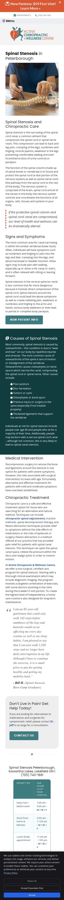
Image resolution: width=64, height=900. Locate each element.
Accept (32, 895)
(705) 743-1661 (44, 15)
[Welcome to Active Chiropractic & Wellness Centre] (32, 40)
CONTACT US (24, 735)
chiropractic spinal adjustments (25, 518)
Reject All (32, 881)
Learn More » (30, 8)
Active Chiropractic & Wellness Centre (32, 565)
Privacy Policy (11, 872)
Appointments (24, 15)
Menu (10, 21)
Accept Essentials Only (32, 888)
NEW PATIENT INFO (24, 319)
